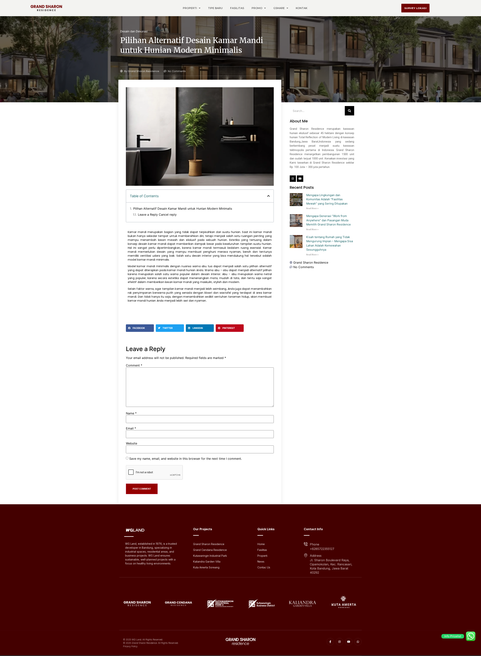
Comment (134, 365)
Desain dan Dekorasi (134, 31)
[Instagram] (293, 178)
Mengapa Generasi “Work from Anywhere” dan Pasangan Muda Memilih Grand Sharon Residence (328, 220)
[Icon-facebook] (330, 641)
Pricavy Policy (130, 646)
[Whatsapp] (358, 641)
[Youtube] (300, 178)
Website (131, 443)
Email (131, 428)
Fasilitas (237, 8)
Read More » (312, 208)
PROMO (257, 8)
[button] (268, 195)
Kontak (301, 8)
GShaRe (279, 8)
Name (131, 413)
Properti (190, 8)
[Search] (349, 110)
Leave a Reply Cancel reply (157, 214)
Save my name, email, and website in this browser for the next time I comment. (185, 458)
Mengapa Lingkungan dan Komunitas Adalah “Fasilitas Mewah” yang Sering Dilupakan (327, 199)
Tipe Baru (215, 8)
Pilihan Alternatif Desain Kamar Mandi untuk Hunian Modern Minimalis (182, 208)
